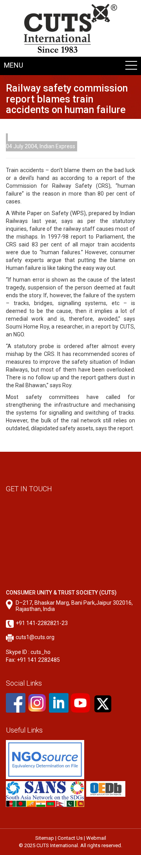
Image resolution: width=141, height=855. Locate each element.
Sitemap (44, 838)
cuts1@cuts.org (35, 637)
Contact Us (70, 838)
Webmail (96, 838)
